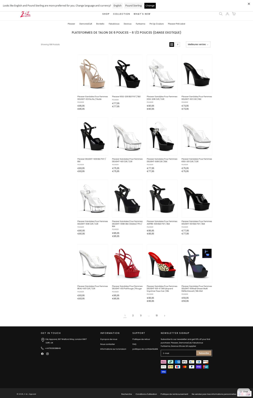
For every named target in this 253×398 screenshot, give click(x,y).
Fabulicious (114, 23)
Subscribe (204, 353)
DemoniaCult (86, 23)
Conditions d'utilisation (146, 394)
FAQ (134, 344)
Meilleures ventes (197, 44)
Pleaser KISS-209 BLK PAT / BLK (126, 96)
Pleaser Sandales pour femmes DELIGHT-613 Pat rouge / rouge (127, 287)
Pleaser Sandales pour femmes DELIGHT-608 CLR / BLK (162, 160)
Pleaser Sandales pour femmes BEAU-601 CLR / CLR (92, 287)
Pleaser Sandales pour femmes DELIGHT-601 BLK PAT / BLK (197, 222)
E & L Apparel (30, 394)
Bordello (100, 23)
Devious (127, 23)
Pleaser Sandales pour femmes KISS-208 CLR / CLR (162, 97)
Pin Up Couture (157, 23)
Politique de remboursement (174, 394)
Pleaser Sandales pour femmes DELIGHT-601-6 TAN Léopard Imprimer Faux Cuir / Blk (162, 289)
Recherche (126, 394)
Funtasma (140, 23)
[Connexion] (227, 14)
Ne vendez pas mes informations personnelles (214, 394)
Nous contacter (107, 344)
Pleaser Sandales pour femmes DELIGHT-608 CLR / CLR (92, 222)
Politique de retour (141, 339)
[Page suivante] (164, 315)
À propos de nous (108, 339)
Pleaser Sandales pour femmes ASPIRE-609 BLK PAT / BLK (162, 222)
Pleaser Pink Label (176, 23)
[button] (221, 14)
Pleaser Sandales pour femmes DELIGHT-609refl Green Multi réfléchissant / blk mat (197, 289)
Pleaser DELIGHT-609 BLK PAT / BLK (91, 160)
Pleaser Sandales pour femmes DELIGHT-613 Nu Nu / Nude (92, 97)
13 (157, 315)
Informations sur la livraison (113, 349)
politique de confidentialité (145, 349)
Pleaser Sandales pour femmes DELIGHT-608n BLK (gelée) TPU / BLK (127, 224)
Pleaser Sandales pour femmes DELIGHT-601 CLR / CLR (127, 160)
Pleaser (71, 23)
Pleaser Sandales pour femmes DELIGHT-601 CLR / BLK (197, 97)
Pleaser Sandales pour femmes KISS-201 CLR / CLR (197, 160)
